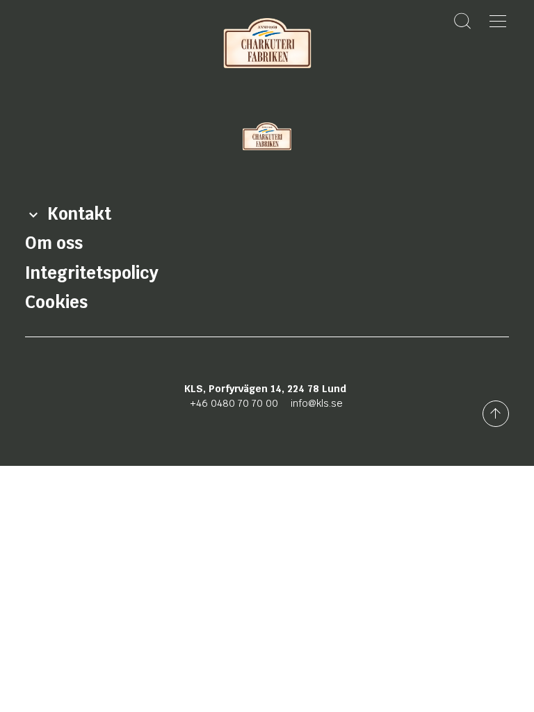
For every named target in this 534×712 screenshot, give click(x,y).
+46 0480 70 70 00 (234, 403)
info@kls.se (317, 403)
